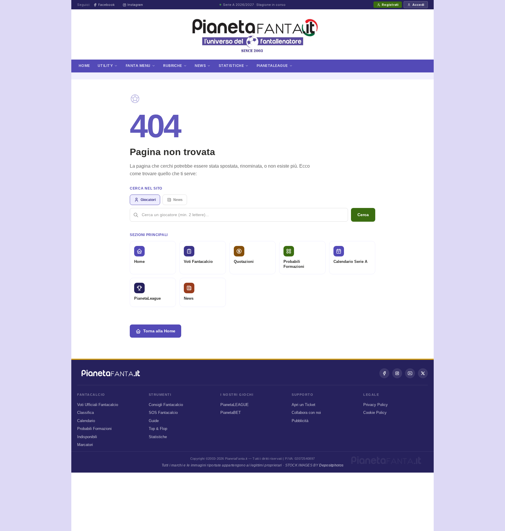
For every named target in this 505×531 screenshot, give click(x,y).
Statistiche (231, 65)
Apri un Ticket (303, 404)
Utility (105, 65)
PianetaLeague (272, 65)
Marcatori (85, 444)
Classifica (85, 412)
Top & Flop (158, 428)
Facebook (106, 5)
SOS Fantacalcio (163, 412)
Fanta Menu (138, 65)
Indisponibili (87, 437)
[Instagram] (397, 373)
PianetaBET (230, 412)
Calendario (86, 421)
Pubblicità (300, 421)
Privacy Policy (375, 404)
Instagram (135, 5)
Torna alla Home (159, 331)
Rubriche (172, 65)
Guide (154, 421)
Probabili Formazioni (94, 428)
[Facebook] (384, 373)
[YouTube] (410, 373)
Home (84, 65)
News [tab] (178, 200)
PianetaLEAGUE (234, 404)
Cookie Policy (375, 412)
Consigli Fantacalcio (166, 404)
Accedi (418, 5)
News (200, 65)
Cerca (363, 214)
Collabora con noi (306, 412)
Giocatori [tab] (148, 200)
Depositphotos (331, 465)
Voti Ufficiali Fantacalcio (97, 404)
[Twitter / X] (423, 373)
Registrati (390, 5)
